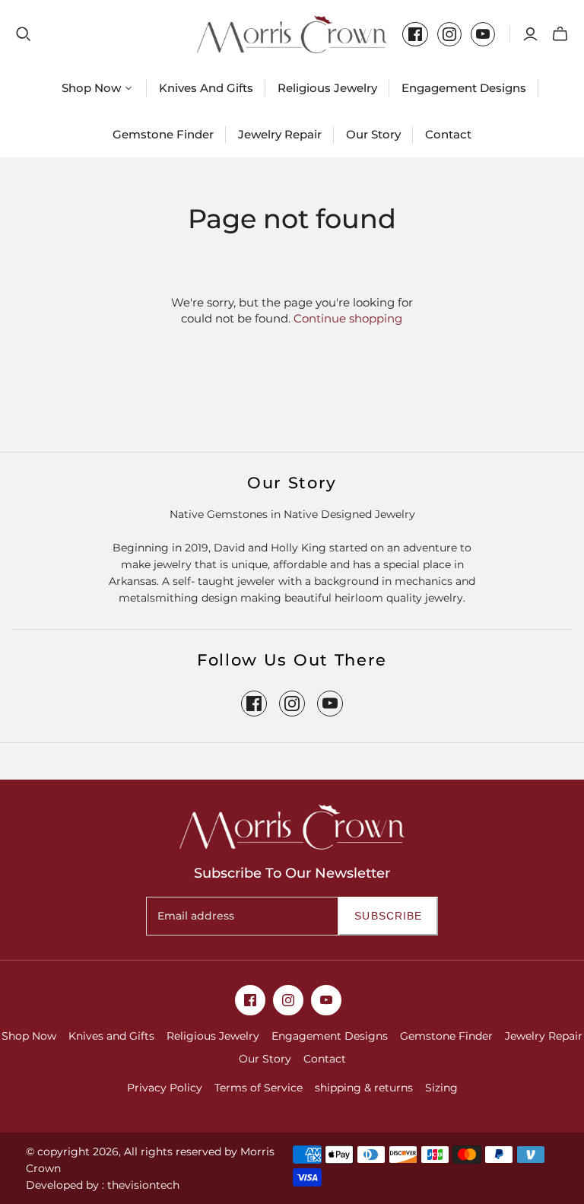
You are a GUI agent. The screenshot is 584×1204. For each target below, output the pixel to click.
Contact (448, 134)
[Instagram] (449, 34)
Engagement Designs (464, 88)
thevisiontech (143, 1185)
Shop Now (29, 1036)
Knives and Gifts (206, 88)
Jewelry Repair (280, 134)
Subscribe (388, 916)
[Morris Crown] (292, 34)
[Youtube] (483, 34)
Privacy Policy (164, 1087)
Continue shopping (348, 318)
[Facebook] (415, 34)
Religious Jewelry (327, 88)
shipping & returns (364, 1087)
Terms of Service (258, 1087)
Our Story (373, 134)
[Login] (530, 34)
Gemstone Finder (163, 134)
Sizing (441, 1087)
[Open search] (23, 34)
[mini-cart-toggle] (560, 34)
